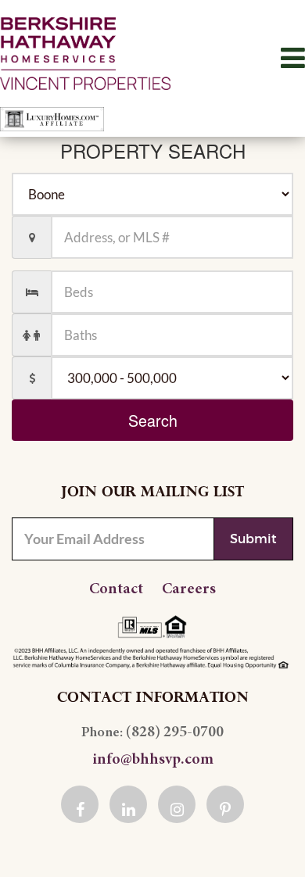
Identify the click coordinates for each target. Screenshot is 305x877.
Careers (189, 589)
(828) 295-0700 (175, 732)
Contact (116, 589)
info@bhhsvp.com (153, 760)
